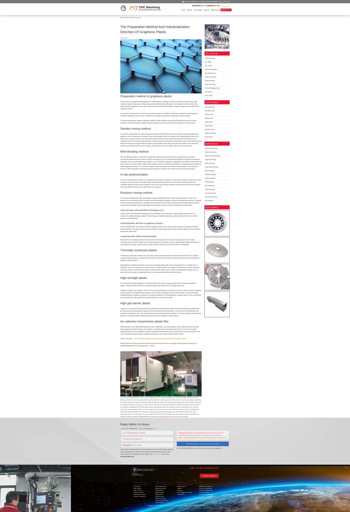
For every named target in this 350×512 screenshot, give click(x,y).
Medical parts (159, 496)
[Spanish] (213, 6)
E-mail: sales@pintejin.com (192, 1)
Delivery (179, 490)
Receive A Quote (209, 476)
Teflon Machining (210, 189)
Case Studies (160, 482)
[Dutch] (197, 6)
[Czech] (195, 6)
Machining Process (210, 73)
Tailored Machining (210, 133)
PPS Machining (209, 185)
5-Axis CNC (137, 486)
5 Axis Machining (210, 58)
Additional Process (139, 494)
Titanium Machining (210, 152)
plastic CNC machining (165, 412)
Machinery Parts (210, 111)
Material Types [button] (215, 10)
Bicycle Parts (209, 137)
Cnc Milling (208, 62)
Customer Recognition (206, 494)
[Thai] (219, 6)
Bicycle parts (159, 502)
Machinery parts (160, 488)
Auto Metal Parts (210, 107)
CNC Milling (137, 488)
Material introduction (205, 486)
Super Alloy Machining (211, 167)
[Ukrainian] (217, 6)
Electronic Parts (209, 129)
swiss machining (132, 409)
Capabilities (181, 494)
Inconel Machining (210, 193)
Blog (220, 1)
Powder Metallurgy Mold (212, 88)
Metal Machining (210, 80)
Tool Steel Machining (211, 197)
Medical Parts (209, 125)
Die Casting (208, 92)
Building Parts (209, 118)
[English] (192, 6)
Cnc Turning (208, 65)
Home (122, 17)
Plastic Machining (210, 84)
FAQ (224, 1)
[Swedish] (214, 6)
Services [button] (189, 10)
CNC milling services (147, 407)
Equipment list (181, 486)
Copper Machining (210, 159)
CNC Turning (138, 490)
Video (228, 1)
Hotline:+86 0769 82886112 (211, 1)
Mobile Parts (208, 122)
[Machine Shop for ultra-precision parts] (143, 471)
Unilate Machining (210, 178)
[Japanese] (204, 6)
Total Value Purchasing (184, 492)
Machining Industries (211, 69)
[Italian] (203, 6)
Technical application (206, 490)
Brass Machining (210, 163)
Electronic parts (160, 498)
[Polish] (207, 6)
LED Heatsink (209, 114)
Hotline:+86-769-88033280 (129, 428)
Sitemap (223, 6)
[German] (200, 6)
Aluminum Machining (211, 148)
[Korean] (205, 6)
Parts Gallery (209, 95)
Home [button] (183, 10)
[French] (198, 6)
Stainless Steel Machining (212, 156)
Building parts (159, 492)
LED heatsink (159, 490)
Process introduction (205, 488)
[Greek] (201, 6)
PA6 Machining (209, 182)
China (137, 397)
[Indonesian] (216, 6)
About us (181, 482)
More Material (209, 200)
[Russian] (211, 6)
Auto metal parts (160, 486)
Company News (204, 492)
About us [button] (206, 10)
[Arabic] (194, 6)
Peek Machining (209, 170)
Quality (179, 488)
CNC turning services (160, 407)
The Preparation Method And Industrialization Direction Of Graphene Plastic (160, 338)
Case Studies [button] (198, 10)
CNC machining (143, 397)
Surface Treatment (210, 77)
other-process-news (135, 17)
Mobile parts (159, 494)
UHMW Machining (210, 174)
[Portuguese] (208, 6)
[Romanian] (210, 6)
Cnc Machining (140, 482)
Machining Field (139, 492)
